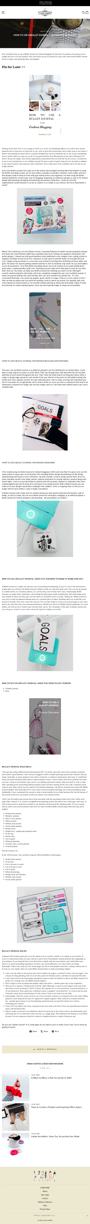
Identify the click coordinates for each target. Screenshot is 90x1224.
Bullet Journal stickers (37, 981)
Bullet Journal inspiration (70, 604)
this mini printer (26, 273)
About (45, 1191)
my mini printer (27, 481)
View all (45, 1068)
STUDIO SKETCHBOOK (44, 1215)
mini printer (69, 283)
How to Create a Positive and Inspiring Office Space (56, 1107)
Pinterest (53, 251)
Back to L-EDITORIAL (46, 1049)
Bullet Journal (34, 161)
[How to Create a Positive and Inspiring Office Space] (15, 1117)
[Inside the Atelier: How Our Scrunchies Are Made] (15, 1146)
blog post (70, 375)
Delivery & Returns (45, 1202)
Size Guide (45, 1195)
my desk (75, 161)
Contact (45, 1198)
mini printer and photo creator (36, 978)
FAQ (45, 1206)
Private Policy (45, 1209)
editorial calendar (40, 370)
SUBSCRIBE (44, 1188)
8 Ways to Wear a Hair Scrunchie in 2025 (51, 1077)
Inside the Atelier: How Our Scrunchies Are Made (55, 1136)
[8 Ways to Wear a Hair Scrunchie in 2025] (15, 1087)
